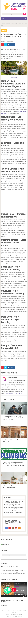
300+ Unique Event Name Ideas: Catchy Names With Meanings (13, 505)
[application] (14, 589)
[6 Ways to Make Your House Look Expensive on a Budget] (14, 478)
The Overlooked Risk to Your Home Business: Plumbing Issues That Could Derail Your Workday (13, 418)
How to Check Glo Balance (12, 510)
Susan (3, 41)
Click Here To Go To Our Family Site (14, 616)
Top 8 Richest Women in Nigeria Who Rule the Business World (14, 508)
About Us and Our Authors (16, 614)
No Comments (11, 41)
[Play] (2, 596)
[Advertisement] (14, 202)
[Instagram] (13, 528)
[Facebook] (6, 528)
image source (14, 77)
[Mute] (23, 596)
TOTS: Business (9, 393)
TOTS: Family (19, 393)
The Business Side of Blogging (8, 610)
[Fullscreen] (25, 596)
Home (4, 30)
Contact (7, 614)
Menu (3, 18)
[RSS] (19, 528)
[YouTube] (16, 528)
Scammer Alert (4, 563)
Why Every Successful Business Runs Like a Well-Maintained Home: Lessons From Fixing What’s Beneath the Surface (13, 463)
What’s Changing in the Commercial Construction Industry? (14, 513)
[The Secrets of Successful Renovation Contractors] (14, 432)
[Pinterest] (9, 528)
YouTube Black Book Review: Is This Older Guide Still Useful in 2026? (14, 502)
